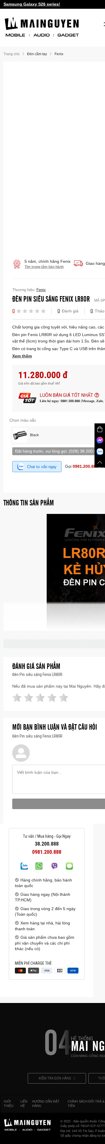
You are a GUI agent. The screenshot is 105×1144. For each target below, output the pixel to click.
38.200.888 (47, 843)
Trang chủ (12, 54)
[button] (18, 310)
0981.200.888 (85, 466)
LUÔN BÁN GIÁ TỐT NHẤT (66, 395)
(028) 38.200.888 (85, 451)
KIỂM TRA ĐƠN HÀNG (55, 1078)
